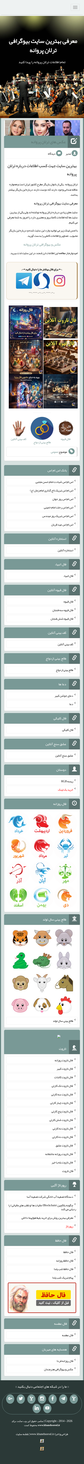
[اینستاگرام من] (42, 1399)
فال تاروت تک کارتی (62, 1086)
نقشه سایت (22, 1434)
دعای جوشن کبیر (64, 695)
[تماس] (31, 1399)
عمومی (54, 452)
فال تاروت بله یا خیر (62, 1162)
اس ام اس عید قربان (62, 524)
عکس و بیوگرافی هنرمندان (58, 1369)
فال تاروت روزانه (64, 1060)
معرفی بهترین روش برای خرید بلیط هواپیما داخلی (47, 1218)
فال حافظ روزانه (64, 1260)
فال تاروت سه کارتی (62, 1094)
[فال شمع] (26, 358)
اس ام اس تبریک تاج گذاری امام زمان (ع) (51, 490)
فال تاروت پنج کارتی (62, 1111)
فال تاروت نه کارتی (63, 1128)
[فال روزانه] (26, 323)
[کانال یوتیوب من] (47, 1408)
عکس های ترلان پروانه (48, 142)
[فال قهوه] (60, 358)
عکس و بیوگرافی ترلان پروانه (42, 244)
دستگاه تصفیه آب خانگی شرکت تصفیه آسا (50, 1197)
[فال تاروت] (60, 323)
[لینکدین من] (37, 1408)
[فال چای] (60, 392)
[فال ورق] (26, 392)
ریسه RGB (67, 781)
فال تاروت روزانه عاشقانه (59, 1154)
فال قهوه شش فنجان (62, 618)
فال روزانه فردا (65, 1361)
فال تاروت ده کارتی (62, 1137)
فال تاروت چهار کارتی (61, 1103)
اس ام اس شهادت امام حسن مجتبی (54, 482)
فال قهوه (68, 601)
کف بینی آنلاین (65, 644)
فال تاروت (67, 1171)
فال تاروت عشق (64, 1145)
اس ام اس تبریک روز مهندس (57, 516)
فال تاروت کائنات (63, 1077)
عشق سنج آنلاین (64, 755)
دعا (71, 704)
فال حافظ (68, 1252)
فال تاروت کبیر (65, 1068)
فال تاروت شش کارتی (61, 1120)
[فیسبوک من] (53, 1399)
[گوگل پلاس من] (10, 1399)
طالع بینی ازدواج (64, 670)
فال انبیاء (68, 576)
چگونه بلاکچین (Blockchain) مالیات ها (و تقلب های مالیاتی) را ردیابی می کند (42, 1207)
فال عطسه (67, 1335)
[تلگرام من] (63, 1399)
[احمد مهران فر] (67, 129)
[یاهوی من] (74, 1399)
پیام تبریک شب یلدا (62, 1277)
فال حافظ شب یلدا (63, 1269)
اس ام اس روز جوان (62, 499)
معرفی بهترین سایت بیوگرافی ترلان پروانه (43, 45)
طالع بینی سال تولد (63, 1021)
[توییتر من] (21, 1399)
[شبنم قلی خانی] (17, 129)
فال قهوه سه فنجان (62, 610)
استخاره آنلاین (65, 550)
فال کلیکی (67, 730)
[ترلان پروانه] (42, 129)
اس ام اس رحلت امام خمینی (58, 507)
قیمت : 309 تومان (42, 1037)
